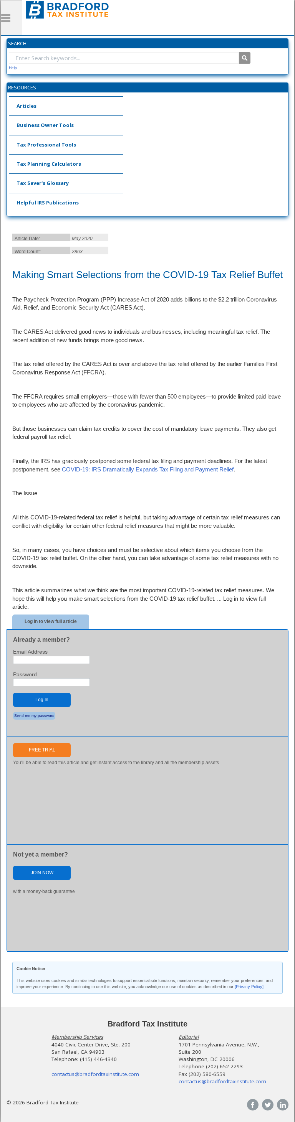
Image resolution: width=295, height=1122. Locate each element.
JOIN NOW (42, 872)
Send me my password (34, 715)
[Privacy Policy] (249, 986)
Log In (41, 699)
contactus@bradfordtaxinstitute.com (95, 1074)
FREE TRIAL (42, 750)
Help (13, 68)
